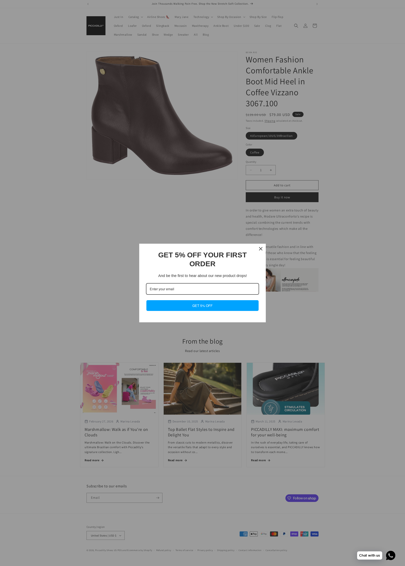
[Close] (261, 249)
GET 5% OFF (202, 305)
